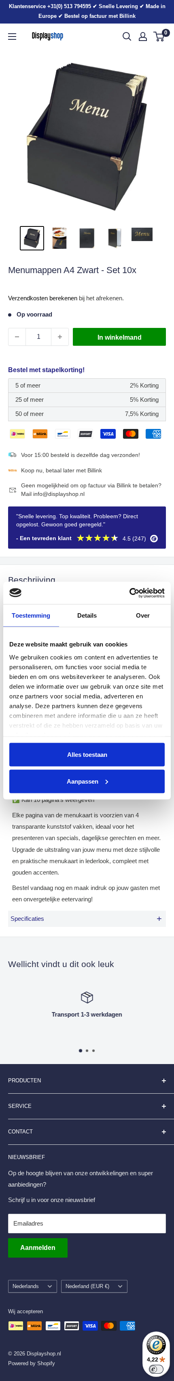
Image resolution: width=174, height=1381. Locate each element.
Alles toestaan (87, 754)
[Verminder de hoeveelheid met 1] (16, 336)
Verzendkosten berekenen (42, 298)
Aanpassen (82, 781)
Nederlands (26, 1286)
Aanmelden (37, 1247)
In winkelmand (120, 337)
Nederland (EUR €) (87, 1286)
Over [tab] (143, 615)
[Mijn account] (143, 36)
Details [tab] (87, 615)
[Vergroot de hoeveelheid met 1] (59, 336)
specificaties (86, 918)
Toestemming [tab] (31, 615)
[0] (159, 36)
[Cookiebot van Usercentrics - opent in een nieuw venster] (129, 593)
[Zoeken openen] (127, 36)
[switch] (156, 1369)
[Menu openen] (12, 36)
